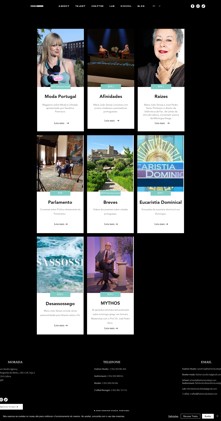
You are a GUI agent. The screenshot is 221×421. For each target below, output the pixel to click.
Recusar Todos (190, 416)
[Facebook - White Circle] (192, 6)
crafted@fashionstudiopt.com (203, 393)
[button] (80, 6)
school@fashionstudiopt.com (203, 380)
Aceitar (208, 416)
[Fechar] (217, 416)
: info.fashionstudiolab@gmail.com (199, 388)
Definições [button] (173, 416)
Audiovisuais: (188, 383)
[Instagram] (198, 6)
